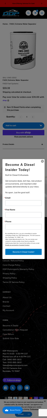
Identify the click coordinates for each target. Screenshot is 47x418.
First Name (10, 210)
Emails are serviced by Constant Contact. (17, 245)
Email (7, 198)
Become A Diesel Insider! (23, 251)
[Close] (42, 161)
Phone (8, 221)
